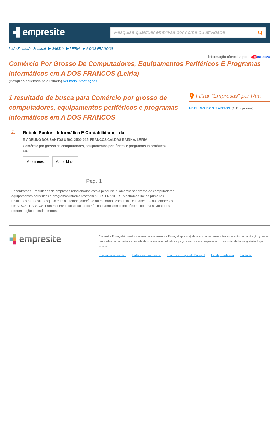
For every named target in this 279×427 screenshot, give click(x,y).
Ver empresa (36, 162)
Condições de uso (222, 255)
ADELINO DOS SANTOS (210, 108)
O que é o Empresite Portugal (186, 255)
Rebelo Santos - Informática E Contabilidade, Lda (73, 132)
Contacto (246, 255)
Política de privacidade (146, 255)
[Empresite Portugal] (39, 36)
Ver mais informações (80, 81)
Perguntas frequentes (112, 255)
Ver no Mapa (65, 162)
